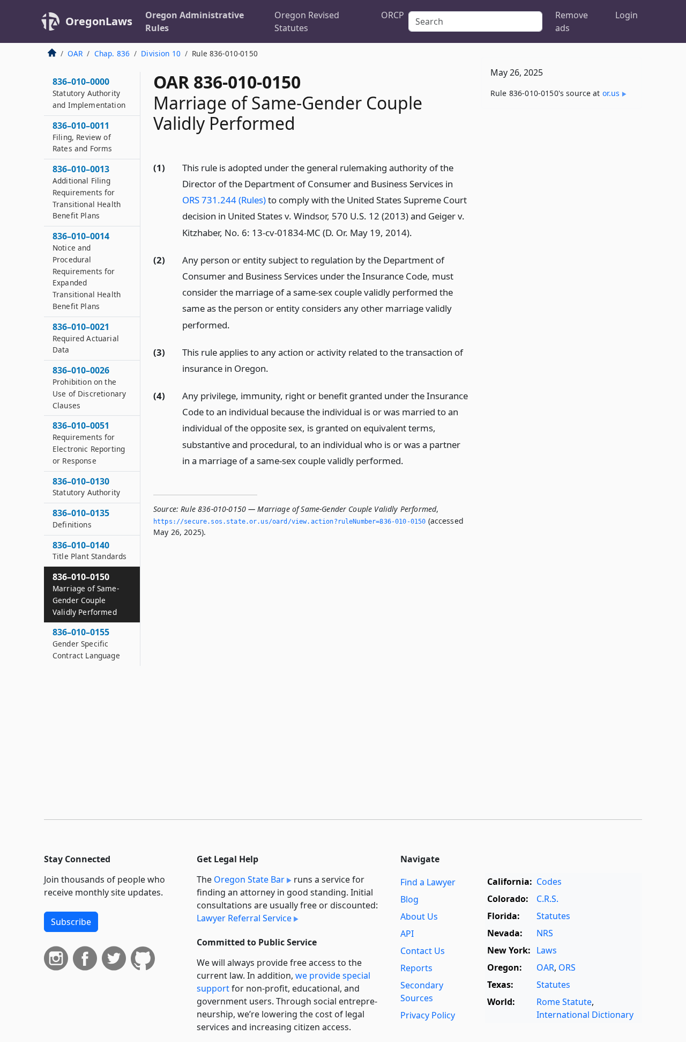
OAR (75, 53)
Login (626, 15)
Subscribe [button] (71, 922)
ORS (567, 967)
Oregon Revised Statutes (306, 21)
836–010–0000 (89, 93)
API (407, 934)
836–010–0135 (81, 518)
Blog (409, 899)
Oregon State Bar (249, 879)
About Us (419, 916)
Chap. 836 (112, 53)
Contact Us (422, 951)
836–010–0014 (87, 270)
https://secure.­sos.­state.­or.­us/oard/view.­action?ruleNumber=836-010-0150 (289, 521)
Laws (546, 950)
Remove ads (571, 21)
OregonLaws (98, 21)
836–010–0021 (86, 338)
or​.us (611, 93)
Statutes (553, 916)
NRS (544, 933)
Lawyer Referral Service (244, 918)
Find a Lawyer (428, 882)
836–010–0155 (86, 643)
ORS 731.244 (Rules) (224, 200)
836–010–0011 (82, 137)
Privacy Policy (427, 1015)
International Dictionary (584, 1015)
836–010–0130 (86, 486)
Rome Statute (564, 1002)
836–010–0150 (86, 594)
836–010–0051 (89, 442)
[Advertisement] (561, 285)
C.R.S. (547, 899)
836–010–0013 (87, 192)
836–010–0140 (89, 550)
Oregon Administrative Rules (194, 21)
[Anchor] (418, 232)
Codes (549, 881)
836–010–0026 (89, 387)
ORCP (392, 15)
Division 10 (161, 53)
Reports (416, 968)
